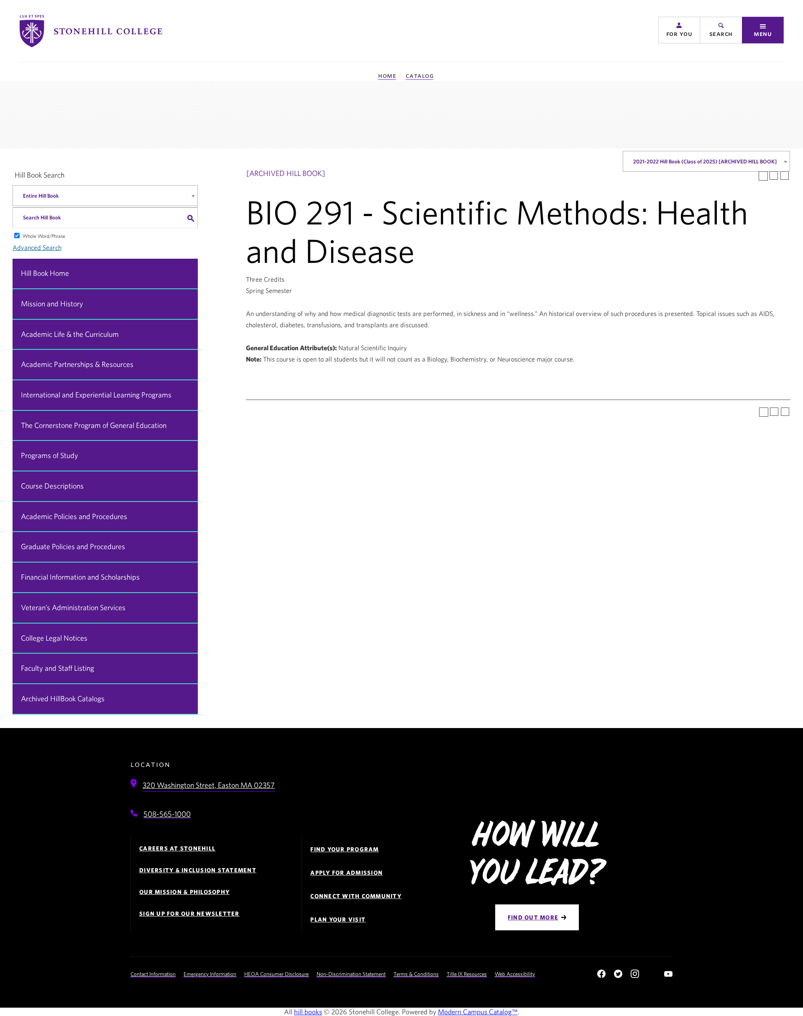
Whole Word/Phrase (44, 236)
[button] (679, 30)
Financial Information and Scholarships (80, 577)
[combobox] (706, 161)
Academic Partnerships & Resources (77, 364)
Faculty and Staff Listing (57, 668)
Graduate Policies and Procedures (73, 546)
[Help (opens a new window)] (784, 175)
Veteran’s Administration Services (73, 607)
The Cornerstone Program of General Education (93, 425)
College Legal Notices (54, 638)
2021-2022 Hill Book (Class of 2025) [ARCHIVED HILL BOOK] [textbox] (705, 161)
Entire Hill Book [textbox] (41, 196)
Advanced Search (37, 247)
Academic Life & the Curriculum (70, 334)
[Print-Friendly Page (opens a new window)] (774, 175)
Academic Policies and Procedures (74, 516)
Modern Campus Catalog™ (478, 1012)
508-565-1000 (167, 814)
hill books (308, 1012)
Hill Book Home (45, 273)
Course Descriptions (52, 485)
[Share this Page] (763, 176)
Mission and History (52, 303)
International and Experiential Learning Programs (96, 394)
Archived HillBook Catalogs (63, 698)
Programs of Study (49, 455)
